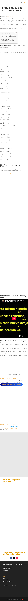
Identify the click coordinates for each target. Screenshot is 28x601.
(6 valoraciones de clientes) (11, 428)
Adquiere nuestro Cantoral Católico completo (11, 384)
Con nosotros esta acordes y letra (12, 500)
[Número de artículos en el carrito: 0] (23, 565)
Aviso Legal (5, 570)
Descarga (9, 173)
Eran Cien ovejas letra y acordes (8, 35)
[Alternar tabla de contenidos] (14, 33)
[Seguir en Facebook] (11, 558)
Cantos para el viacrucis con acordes (12, 15)
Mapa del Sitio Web (7, 581)
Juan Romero (10, 16)
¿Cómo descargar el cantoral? (9, 585)
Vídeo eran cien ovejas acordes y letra (9, 37)
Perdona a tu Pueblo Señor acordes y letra (13, 542)
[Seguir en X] (14, 558)
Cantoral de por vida (6, 42)
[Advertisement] (14, 234)
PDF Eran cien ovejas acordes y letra (9, 36)
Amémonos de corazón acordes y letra (13, 521)
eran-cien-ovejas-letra (4, 173)
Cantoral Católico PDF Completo (8, 40)
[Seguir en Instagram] (17, 558)
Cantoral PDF (5, 579)
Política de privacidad (7, 568)
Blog (4, 578)
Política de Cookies (7, 567)
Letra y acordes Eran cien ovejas (8, 39)
